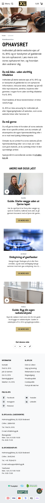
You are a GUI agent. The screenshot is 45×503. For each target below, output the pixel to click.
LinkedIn (33, 402)
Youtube (33, 398)
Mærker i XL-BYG (8, 382)
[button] (15, 346)
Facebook (10, 398)
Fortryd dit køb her (32, 385)
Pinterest (10, 406)
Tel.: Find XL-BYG (8, 427)
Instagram (11, 402)
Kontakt (5, 365)
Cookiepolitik (29, 382)
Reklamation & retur (32, 372)
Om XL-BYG (6, 375)
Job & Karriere (7, 372)
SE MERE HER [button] (23, 220)
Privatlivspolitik (30, 378)
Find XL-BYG (6, 368)
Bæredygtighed (7, 378)
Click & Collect (30, 365)
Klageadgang (29, 375)
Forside (4, 35)
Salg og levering (31, 368)
